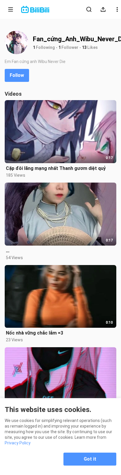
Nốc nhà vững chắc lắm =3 (34, 333)
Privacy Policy (18, 443)
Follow (17, 75)
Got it (90, 459)
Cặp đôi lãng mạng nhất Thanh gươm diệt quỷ (56, 168)
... (7, 251)
